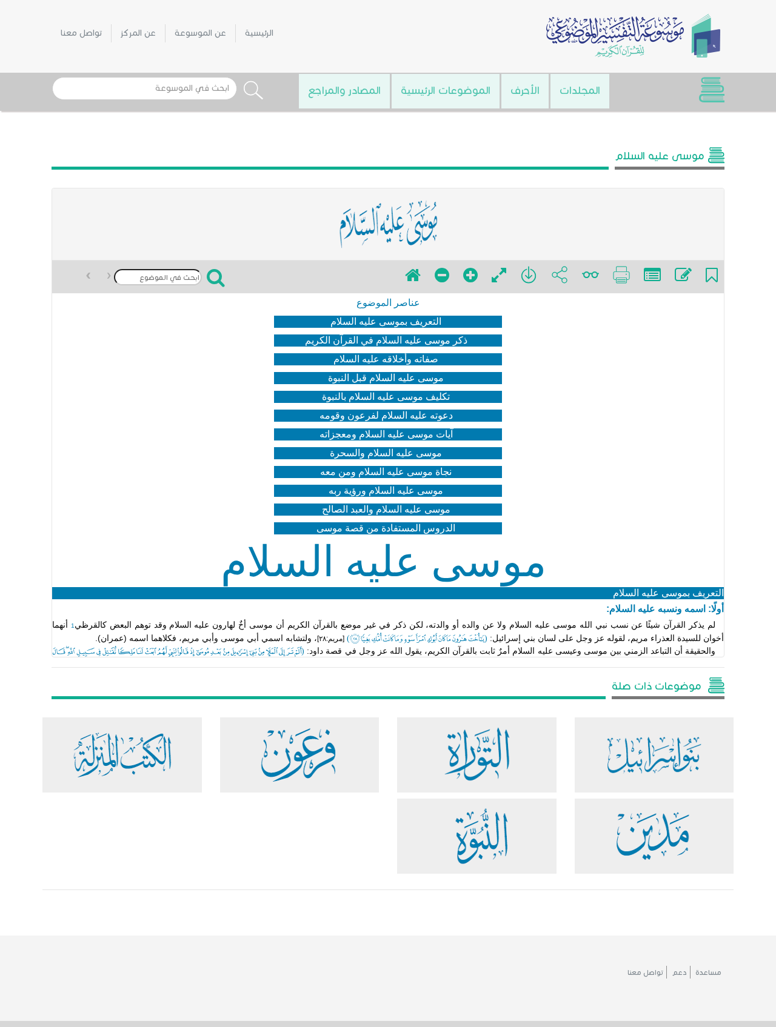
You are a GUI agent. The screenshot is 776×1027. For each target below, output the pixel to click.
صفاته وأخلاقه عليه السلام (385, 359)
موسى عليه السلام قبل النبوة (386, 378)
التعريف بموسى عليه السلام (385, 321)
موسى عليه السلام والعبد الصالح (386, 509)
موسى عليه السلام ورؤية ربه (386, 490)
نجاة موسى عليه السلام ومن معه (386, 472)
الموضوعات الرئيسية (445, 90)
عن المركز (138, 33)
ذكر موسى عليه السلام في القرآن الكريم (386, 340)
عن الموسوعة (200, 33)
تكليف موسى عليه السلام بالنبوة (386, 396)
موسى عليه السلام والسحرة (386, 453)
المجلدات (580, 90)
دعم (679, 972)
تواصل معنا (81, 33)
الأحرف (525, 90)
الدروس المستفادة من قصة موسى (385, 528)
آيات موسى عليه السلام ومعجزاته (386, 434)
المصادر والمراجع (344, 90)
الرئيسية (259, 33)
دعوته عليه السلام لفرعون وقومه (386, 415)
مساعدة (708, 972)
